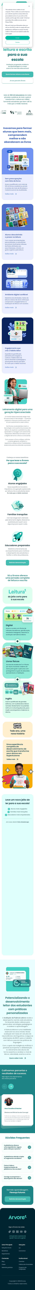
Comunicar (22, 1251)
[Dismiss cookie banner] (29, 6)
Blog (3, 1261)
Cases (3, 1264)
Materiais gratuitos (7, 1267)
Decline (18, 42)
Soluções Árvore (6, 1248)
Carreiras (21, 1261)
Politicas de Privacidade (26, 1264)
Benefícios (5, 1251)
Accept (17, 38)
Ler (19, 1248)
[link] (10, 194)
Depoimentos (6, 1254)
